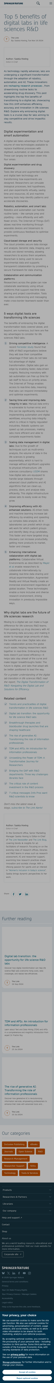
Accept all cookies (27, 1372)
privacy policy (18, 1354)
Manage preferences (12, 1362)
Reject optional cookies (27, 1378)
